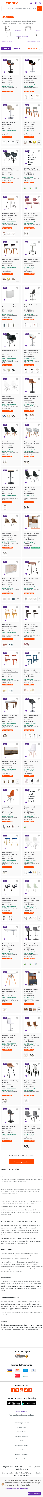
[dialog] (21, 1487)
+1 (17, 142)
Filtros (7, 49)
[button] (16, 48)
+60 (17, 325)
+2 (39, 142)
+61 (18, 827)
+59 (17, 599)
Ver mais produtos (21, 1162)
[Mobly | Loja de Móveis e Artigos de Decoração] (12, 3)
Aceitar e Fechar (34, 1494)
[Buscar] (39, 8)
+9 (39, 325)
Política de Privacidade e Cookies (16, 1488)
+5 (17, 233)
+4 (17, 781)
